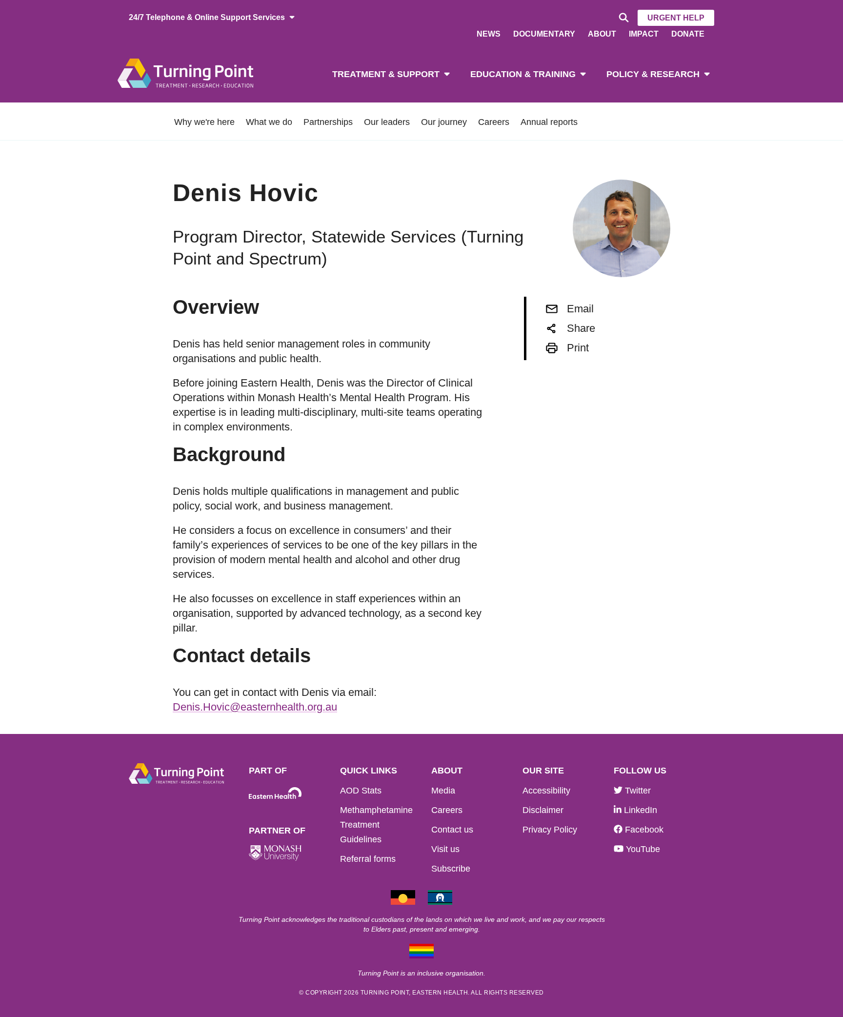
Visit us (445, 849)
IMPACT (644, 34)
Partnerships (328, 122)
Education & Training (523, 74)
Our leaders (387, 122)
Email (580, 309)
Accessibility (546, 790)
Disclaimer (542, 810)
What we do (269, 122)
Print (578, 348)
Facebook (642, 829)
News (489, 34)
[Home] (185, 72)
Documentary (544, 34)
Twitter (636, 790)
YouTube (641, 849)
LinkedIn (639, 810)
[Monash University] (275, 853)
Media (443, 790)
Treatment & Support (386, 74)
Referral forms (368, 859)
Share (581, 328)
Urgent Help (675, 18)
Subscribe (450, 869)
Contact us (452, 829)
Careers (493, 122)
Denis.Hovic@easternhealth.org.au (255, 707)
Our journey (444, 122)
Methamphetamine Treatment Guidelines (376, 824)
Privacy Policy (549, 829)
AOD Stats (360, 790)
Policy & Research (653, 74)
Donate (687, 34)
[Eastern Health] (275, 793)
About (602, 34)
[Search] (622, 18)
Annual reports (549, 122)
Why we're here (204, 122)
